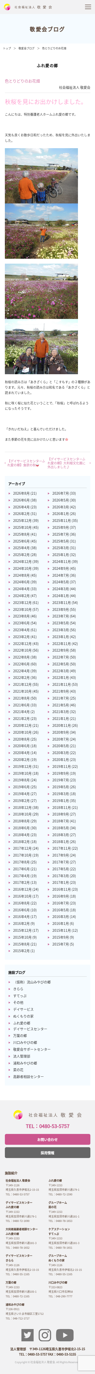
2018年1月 (60, 841)
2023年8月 (21, 616)
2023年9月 (60, 609)
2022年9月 (60, 650)
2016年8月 (21, 903)
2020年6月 (21, 745)
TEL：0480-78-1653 (60, 1221)
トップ (7, 48)
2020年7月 (60, 739)
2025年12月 (22, 520)
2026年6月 (21, 500)
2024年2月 (21, 595)
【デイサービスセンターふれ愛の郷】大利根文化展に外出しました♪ (67, 463)
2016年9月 (60, 896)
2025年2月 (21, 554)
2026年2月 (21, 513)
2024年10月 (22, 568)
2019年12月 (22, 766)
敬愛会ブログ (27, 48)
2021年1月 (60, 718)
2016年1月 (60, 923)
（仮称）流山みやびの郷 (32, 981)
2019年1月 (60, 800)
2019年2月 (21, 800)
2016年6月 (21, 909)
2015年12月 (22, 930)
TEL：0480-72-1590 (60, 1194)
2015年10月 (22, 937)
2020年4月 (21, 752)
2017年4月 (21, 875)
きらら (18, 988)
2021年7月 (60, 698)
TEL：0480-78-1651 (60, 1247)
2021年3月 (60, 711)
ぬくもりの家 (23, 1016)
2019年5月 (60, 786)
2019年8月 (21, 779)
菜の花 (18, 1069)
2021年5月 (60, 704)
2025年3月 (60, 547)
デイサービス (23, 1009)
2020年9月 (60, 732)
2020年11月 (61, 725)
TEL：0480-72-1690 (17, 1221)
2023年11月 (61, 602)
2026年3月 (60, 506)
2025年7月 (60, 534)
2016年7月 (60, 903)
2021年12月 (22, 684)
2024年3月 (60, 588)
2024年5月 (60, 581)
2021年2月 (21, 718)
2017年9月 (60, 855)
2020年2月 (21, 759)
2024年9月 (60, 568)
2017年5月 (60, 868)
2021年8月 (21, 698)
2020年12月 (22, 725)
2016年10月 (22, 896)
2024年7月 (60, 575)
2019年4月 (21, 793)
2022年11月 (61, 643)
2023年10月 (22, 609)
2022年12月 (22, 643)
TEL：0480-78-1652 (17, 1247)
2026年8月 (21, 493)
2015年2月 (21, 950)
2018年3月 (60, 834)
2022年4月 (21, 670)
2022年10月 (22, 650)
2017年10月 (22, 855)
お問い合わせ (47, 1139)
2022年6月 (21, 663)
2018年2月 (21, 841)
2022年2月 (21, 677)
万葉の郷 (20, 1035)
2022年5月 (60, 663)
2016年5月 (60, 909)
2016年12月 (22, 889)
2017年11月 (61, 848)
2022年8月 (21, 657)
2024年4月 (21, 588)
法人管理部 (21, 1056)
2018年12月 (22, 807)
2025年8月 (21, 534)
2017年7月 (60, 861)
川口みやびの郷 (25, 1042)
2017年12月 (22, 848)
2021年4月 (21, 711)
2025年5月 (60, 541)
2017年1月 (60, 882)
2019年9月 (60, 773)
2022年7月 (60, 657)
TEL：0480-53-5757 (47, 1126)
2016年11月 (61, 889)
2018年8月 (21, 820)
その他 (18, 1002)
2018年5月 (60, 827)
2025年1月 (60, 554)
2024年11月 (61, 561)
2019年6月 (21, 786)
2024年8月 (21, 575)
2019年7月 (60, 779)
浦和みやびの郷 (25, 1062)
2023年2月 (21, 636)
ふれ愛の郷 (21, 1022)
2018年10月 (22, 814)
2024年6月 (21, 581)
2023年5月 (60, 622)
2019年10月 (22, 773)
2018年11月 (61, 807)
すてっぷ (20, 995)
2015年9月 (60, 937)
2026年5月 (60, 500)
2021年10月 (22, 691)
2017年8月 (21, 861)
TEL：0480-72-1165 (17, 1296)
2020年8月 (21, 739)
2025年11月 (61, 520)
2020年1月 (60, 759)
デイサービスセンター (30, 1028)
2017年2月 (21, 882)
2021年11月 (61, 684)
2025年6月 (21, 541)
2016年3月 (60, 916)
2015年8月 (21, 944)
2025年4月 (21, 547)
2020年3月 (60, 752)
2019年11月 (61, 766)
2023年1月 (60, 636)
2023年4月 (21, 629)
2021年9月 (60, 691)
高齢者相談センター (28, 1076)
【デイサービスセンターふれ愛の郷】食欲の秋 (26, 463)
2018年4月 (21, 834)
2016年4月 (21, 916)
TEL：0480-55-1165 (17, 1274)
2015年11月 (61, 930)
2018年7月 (60, 820)
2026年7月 (60, 493)
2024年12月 (22, 561)
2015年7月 (60, 944)
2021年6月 (21, 704)
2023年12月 (22, 602)
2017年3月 (60, 875)
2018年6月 (21, 827)
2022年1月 (60, 677)
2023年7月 (60, 616)
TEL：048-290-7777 (60, 1296)
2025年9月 (60, 527)
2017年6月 (21, 868)
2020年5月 (60, 745)
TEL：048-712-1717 (17, 1318)
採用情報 (47, 1152)
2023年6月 (21, 622)
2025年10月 (22, 527)
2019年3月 (60, 793)
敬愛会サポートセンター (32, 1049)
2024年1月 (60, 595)
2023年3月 (60, 629)
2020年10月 (22, 732)
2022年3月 (60, 670)
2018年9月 (60, 814)
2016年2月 (21, 923)
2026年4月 (21, 506)
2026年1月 (60, 513)
